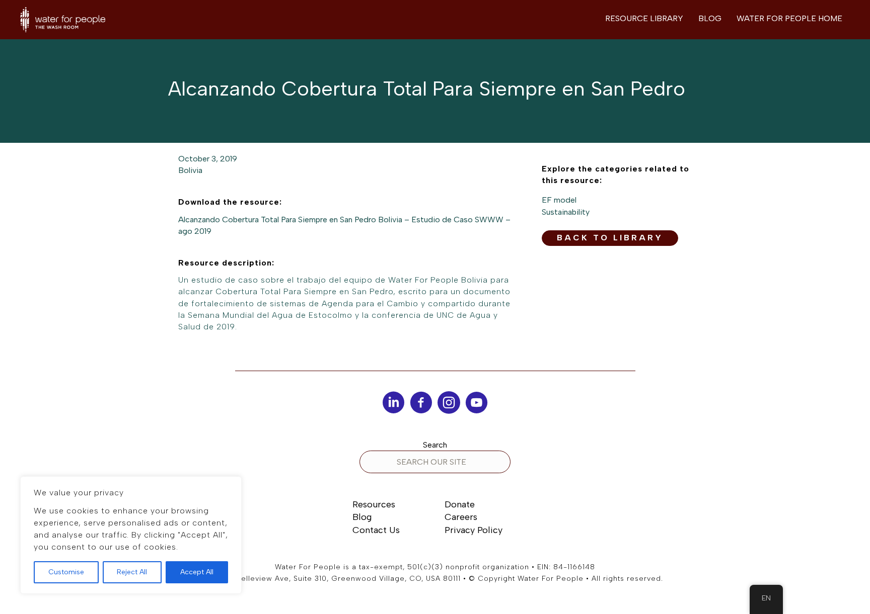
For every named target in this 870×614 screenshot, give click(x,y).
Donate (460, 504)
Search (435, 445)
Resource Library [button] (644, 18)
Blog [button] (709, 18)
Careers (461, 516)
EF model (559, 200)
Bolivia (190, 170)
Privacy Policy (473, 530)
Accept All (196, 572)
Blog (362, 516)
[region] (131, 535)
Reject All (132, 572)
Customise (66, 572)
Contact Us (376, 530)
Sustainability (566, 212)
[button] (610, 238)
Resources (373, 504)
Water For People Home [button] (789, 18)
